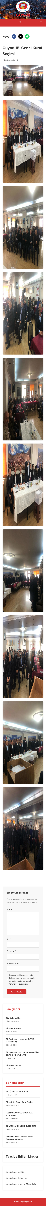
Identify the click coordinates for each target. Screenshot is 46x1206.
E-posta (11, 951)
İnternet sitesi (13, 963)
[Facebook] (14, 36)
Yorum (11, 909)
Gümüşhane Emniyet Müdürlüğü (21, 1184)
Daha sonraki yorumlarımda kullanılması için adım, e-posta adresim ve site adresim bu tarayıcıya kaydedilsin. (22, 979)
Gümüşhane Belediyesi (16, 1178)
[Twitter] (20, 36)
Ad (9, 939)
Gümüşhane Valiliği (15, 1172)
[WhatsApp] (27, 36)
